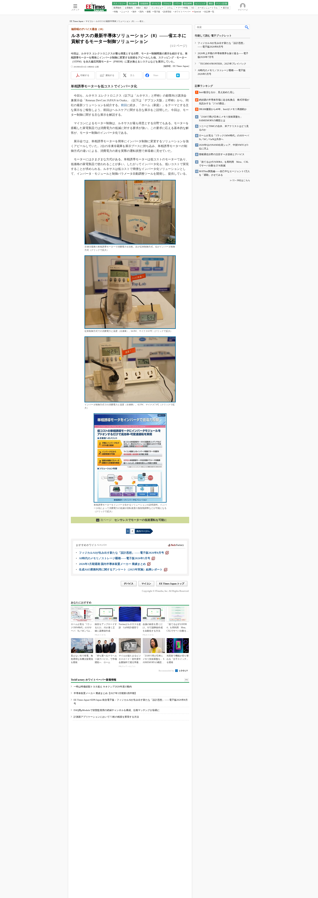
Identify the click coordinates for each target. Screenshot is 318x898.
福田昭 (167, 66)
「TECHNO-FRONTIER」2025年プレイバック (222, 63)
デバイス (128, 583)
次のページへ (143, 531)
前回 (124, 105)
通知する (109, 75)
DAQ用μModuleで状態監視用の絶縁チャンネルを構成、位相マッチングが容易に (117, 710)
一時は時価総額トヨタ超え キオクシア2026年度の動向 (103, 686)
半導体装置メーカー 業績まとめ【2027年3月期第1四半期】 (105, 693)
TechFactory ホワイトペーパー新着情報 (93, 679)
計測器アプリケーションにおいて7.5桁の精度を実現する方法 (106, 716)
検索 (247, 27)
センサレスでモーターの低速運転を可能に (132, 519)
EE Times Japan (76, 21)
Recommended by (167, 671)
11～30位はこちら (241, 180)
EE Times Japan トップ (171, 583)
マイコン (90, 21)
